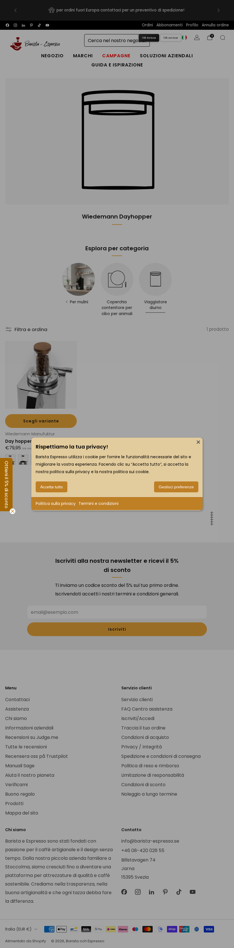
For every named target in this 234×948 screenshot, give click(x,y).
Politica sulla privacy (56, 503)
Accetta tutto (51, 487)
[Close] (198, 442)
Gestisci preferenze (176, 487)
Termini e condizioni (98, 503)
